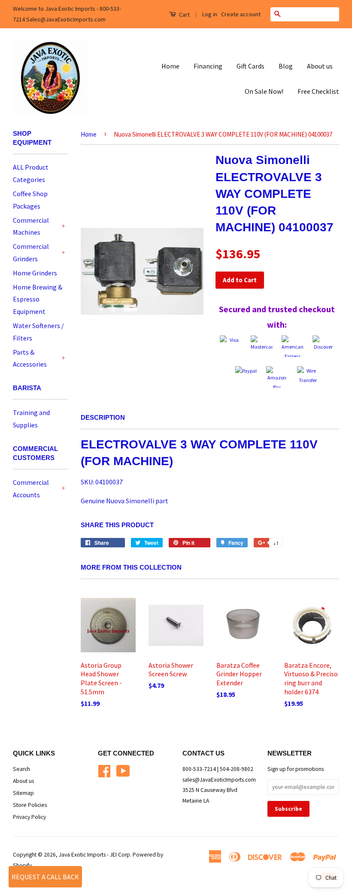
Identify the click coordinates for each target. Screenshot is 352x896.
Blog (286, 66)
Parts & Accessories (30, 358)
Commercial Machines (31, 226)
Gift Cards (250, 66)
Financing (208, 66)
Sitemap (23, 793)
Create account (241, 14)
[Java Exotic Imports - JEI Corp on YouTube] (123, 770)
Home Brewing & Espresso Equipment (37, 299)
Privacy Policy (29, 817)
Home (170, 66)
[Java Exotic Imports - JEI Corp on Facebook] (104, 770)
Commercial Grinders (31, 252)
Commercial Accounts (31, 488)
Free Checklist (318, 91)
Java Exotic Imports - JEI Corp (94, 854)
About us (320, 66)
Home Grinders (35, 273)
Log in (209, 14)
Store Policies (30, 805)
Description (103, 417)
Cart (184, 14)
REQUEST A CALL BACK (45, 876)
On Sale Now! (264, 91)
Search (21, 769)
